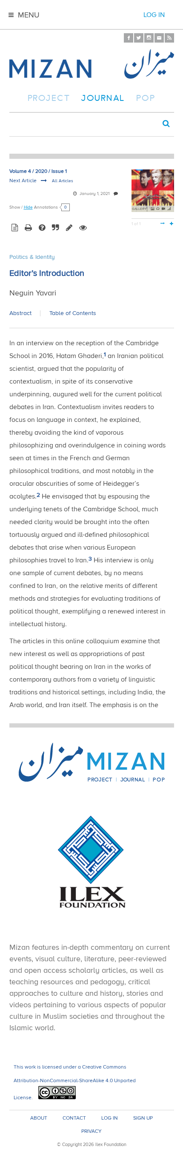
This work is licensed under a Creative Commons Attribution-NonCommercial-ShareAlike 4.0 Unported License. (75, 1082)
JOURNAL (103, 99)
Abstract (20, 313)
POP (146, 99)
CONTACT (74, 1118)
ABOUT (38, 1118)
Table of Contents (72, 313)
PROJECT (49, 99)
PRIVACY (91, 1132)
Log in (154, 15)
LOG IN (109, 1118)
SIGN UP (143, 1118)
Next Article (23, 181)
